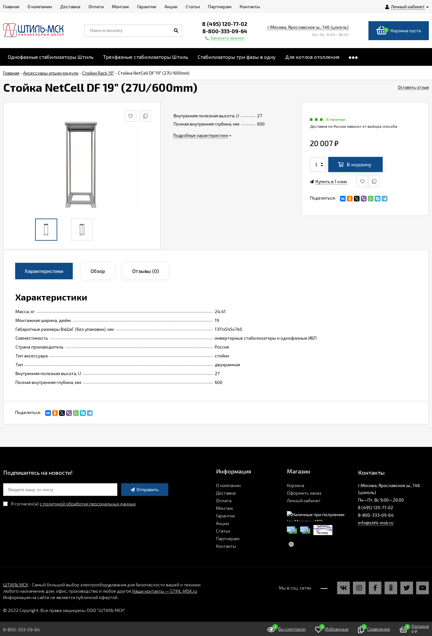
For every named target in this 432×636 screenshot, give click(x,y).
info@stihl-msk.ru (375, 522)
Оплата (223, 500)
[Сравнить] (374, 181)
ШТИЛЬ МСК (15, 584)
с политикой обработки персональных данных (88, 503)
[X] (357, 198)
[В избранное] (362, 181)
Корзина (295, 485)
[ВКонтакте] (343, 198)
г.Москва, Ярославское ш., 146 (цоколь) (308, 27)
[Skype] (377, 198)
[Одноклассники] (350, 198)
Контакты (226, 546)
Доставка (226, 493)
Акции (222, 523)
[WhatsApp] (370, 198)
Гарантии (225, 515)
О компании (228, 485)
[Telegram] (384, 198)
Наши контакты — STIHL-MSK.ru (164, 591)
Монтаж (224, 508)
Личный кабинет (304, 500)
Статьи (223, 531)
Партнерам (227, 538)
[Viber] (364, 198)
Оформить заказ (304, 493)
